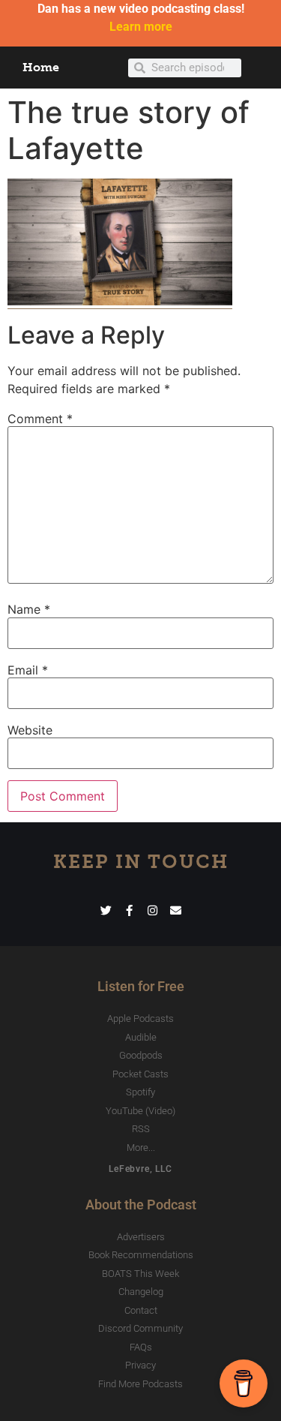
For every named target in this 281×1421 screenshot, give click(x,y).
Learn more (140, 27)
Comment (40, 419)
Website (29, 730)
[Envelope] (175, 910)
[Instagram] (152, 910)
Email (27, 670)
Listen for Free (140, 986)
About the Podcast (140, 1204)
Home (40, 67)
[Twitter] (106, 910)
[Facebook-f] (129, 910)
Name (28, 609)
